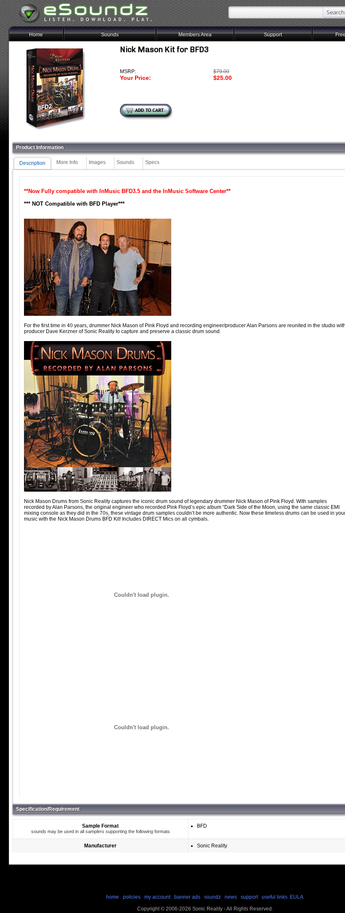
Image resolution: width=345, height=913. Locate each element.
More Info (67, 162)
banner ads (187, 897)
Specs (152, 162)
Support (273, 34)
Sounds (110, 34)
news (231, 897)
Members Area (195, 34)
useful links (274, 897)
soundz (212, 897)
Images (97, 162)
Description (32, 163)
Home (36, 34)
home (112, 897)
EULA (296, 897)
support (250, 897)
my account (157, 897)
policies (132, 897)
